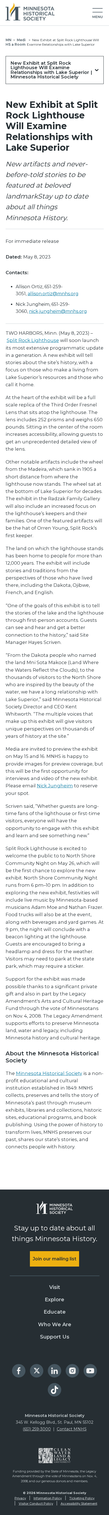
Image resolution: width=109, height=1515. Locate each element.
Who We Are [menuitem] (54, 1324)
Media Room (18, 42)
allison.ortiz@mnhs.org (53, 293)
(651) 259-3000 (37, 1429)
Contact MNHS (72, 1429)
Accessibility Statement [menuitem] (79, 1503)
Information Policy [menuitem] (48, 1498)
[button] (97, 13)
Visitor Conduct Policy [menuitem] (36, 1503)
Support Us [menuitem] (54, 1337)
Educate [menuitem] (55, 1312)
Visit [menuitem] (54, 1287)
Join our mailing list (54, 1259)
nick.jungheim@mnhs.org (58, 311)
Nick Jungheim (55, 785)
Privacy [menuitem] (20, 1498)
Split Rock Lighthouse (33, 340)
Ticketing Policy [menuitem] (81, 1498)
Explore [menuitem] (54, 1300)
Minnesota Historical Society (49, 1073)
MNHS (8, 42)
